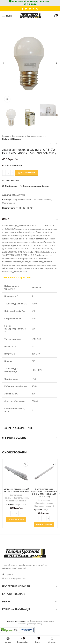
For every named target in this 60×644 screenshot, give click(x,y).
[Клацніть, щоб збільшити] (7, 99)
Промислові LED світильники (16, 498)
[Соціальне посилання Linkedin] (33, 9)
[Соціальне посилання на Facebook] (22, 9)
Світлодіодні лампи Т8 (44, 506)
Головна (6, 136)
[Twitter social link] (26, 9)
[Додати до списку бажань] (25, 463)
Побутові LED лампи (11, 139)
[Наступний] (56, 143)
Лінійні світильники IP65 (16, 501)
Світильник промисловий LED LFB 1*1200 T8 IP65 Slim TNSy (16, 490)
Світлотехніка (18, 136)
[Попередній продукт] (50, 143)
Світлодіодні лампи (35, 136)
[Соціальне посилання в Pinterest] (30, 9)
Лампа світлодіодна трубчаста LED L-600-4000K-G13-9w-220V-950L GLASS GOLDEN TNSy (44, 493)
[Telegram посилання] (37, 9)
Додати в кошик (26, 172)
